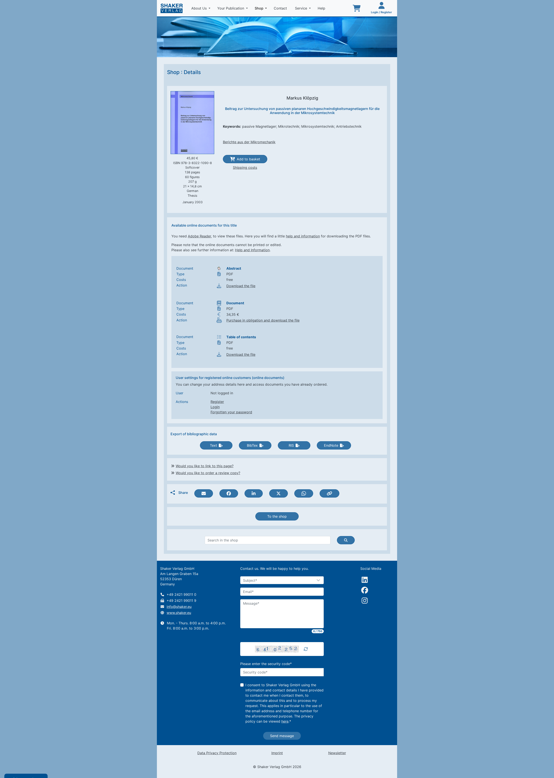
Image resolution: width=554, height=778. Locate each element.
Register (217, 401)
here (284, 721)
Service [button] (301, 8)
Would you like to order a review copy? (208, 473)
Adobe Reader (199, 236)
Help (322, 8)
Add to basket (248, 159)
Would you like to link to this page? (205, 466)
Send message (282, 736)
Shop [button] (262, 8)
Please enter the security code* (266, 664)
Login (215, 407)
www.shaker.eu (179, 612)
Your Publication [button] (231, 8)
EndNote (331, 445)
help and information (303, 236)
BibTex (252, 445)
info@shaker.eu (179, 606)
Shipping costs (245, 167)
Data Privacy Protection (217, 753)
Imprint (277, 753)
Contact (281, 8)
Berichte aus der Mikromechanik (249, 142)
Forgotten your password (231, 412)
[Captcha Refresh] (305, 649)
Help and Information (252, 250)
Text (213, 445)
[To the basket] (357, 8)
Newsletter (337, 753)
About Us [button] (199, 8)
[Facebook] (364, 590)
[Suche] (346, 540)
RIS (291, 445)
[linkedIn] (364, 580)
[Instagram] (364, 600)
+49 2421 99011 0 (181, 594)
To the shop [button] (277, 516)
